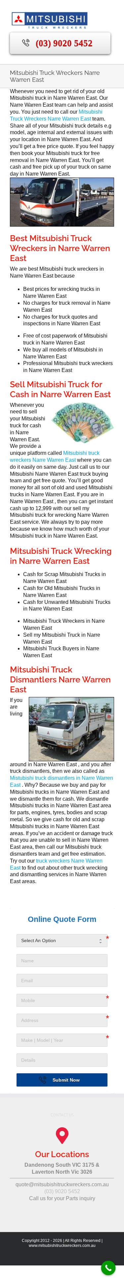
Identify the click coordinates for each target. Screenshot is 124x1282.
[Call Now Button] (108, 1268)
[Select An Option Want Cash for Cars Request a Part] (62, 940)
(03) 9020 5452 (64, 43)
